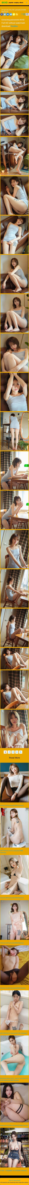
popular (11, 2)
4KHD (5, 2)
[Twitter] (4, 14)
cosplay (16, 2)
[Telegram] (10, 14)
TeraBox (14, 26)
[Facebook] (1, 14)
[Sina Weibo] (13, 14)
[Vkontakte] (7, 14)
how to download (14, 1180)
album (21, 2)
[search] (25, 2)
